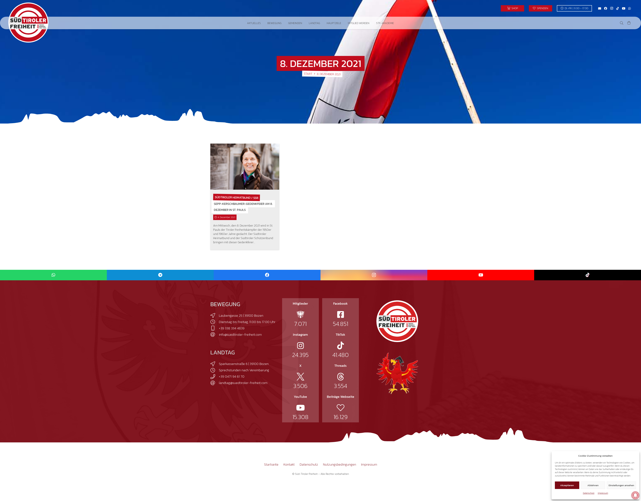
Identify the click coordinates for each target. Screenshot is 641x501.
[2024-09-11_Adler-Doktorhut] (397, 373)
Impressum (603, 493)
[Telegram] (160, 275)
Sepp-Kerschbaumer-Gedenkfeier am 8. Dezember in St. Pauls (243, 207)
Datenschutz (588, 493)
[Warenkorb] (629, 23)
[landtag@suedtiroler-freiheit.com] (214, 383)
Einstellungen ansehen (621, 485)
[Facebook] (606, 8)
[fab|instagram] (300, 345)
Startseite (271, 464)
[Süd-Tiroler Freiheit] (397, 321)
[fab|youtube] (300, 408)
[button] (263, 23)
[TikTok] (618, 8)
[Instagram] (612, 8)
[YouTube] (624, 8)
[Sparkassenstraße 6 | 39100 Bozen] (214, 364)
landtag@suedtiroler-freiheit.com (243, 382)
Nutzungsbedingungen (339, 464)
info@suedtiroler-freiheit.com (240, 334)
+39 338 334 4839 (231, 328)
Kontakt (289, 464)
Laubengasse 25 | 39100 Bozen (241, 315)
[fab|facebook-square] (340, 314)
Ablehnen (593, 485)
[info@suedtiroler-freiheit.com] (214, 334)
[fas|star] (300, 314)
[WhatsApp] (630, 8)
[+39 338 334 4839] (214, 328)
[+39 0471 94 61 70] (214, 376)
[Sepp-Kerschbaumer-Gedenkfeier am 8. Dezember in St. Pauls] (244, 167)
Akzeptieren (567, 485)
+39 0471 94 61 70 (231, 376)
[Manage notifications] (635, 495)
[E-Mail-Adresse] (600, 8)
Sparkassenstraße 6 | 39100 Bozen (244, 363)
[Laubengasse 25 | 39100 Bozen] (214, 315)
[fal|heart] (340, 408)
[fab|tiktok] (340, 345)
